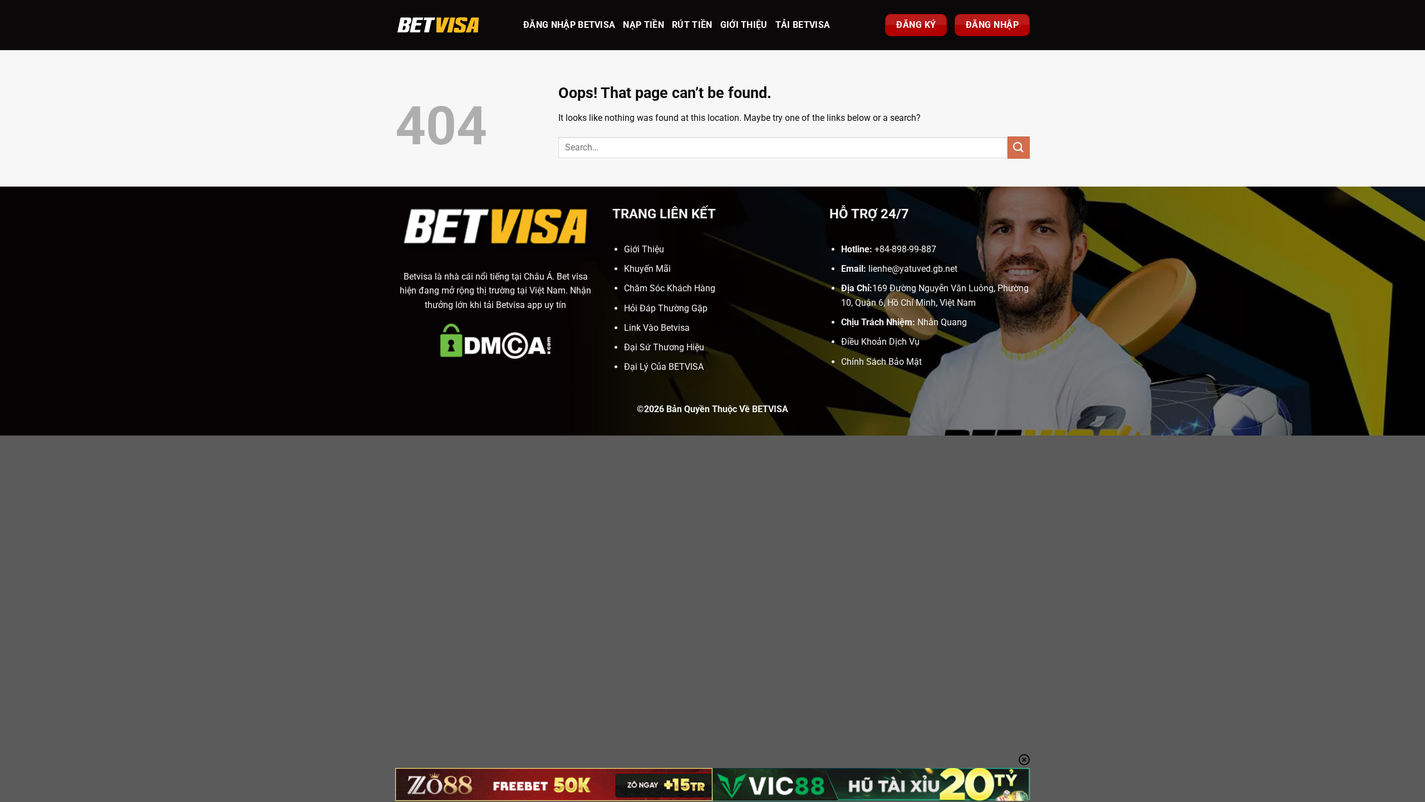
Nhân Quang (942, 322)
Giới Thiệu (744, 24)
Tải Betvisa (803, 24)
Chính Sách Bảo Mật (881, 361)
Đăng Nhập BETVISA (569, 24)
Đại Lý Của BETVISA (664, 366)
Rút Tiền (692, 24)
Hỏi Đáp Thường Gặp (665, 308)
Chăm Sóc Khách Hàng (669, 288)
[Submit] (1019, 147)
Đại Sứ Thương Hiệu (664, 347)
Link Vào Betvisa (657, 327)
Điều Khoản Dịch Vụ (880, 341)
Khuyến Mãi (647, 268)
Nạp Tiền (643, 24)
